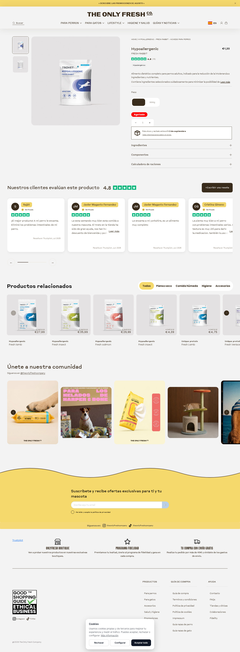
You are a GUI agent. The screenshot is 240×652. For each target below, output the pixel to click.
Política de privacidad (183, 605)
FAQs (212, 599)
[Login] (221, 23)
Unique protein (190, 341)
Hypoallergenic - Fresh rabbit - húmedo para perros (164, 39)
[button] (18, 23)
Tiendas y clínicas (219, 605)
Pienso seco (164, 286)
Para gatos (149, 599)
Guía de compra (181, 593)
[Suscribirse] (165, 504)
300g (154, 102)
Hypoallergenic (17, 341)
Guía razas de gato (182, 630)
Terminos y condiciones (185, 599)
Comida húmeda (187, 286)
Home (134, 39)
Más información (109, 635)
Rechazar (99, 642)
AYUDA (212, 581)
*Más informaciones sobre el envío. (156, 135)
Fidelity (213, 618)
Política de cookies (182, 612)
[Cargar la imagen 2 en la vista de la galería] (20, 64)
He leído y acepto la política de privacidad (93, 512)
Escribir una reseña (217, 187)
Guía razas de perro (183, 624)
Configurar (120, 642)
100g (140, 102)
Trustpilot (17, 540)
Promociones (151, 618)
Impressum (178, 618)
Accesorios (223, 286)
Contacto (215, 593)
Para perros (150, 593)
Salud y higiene (152, 612)
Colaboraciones (218, 612)
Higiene (207, 286)
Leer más (225, 81)
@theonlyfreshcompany (32, 373)
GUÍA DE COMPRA (180, 581)
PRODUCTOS (150, 581)
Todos (147, 286)
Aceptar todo (141, 642)
